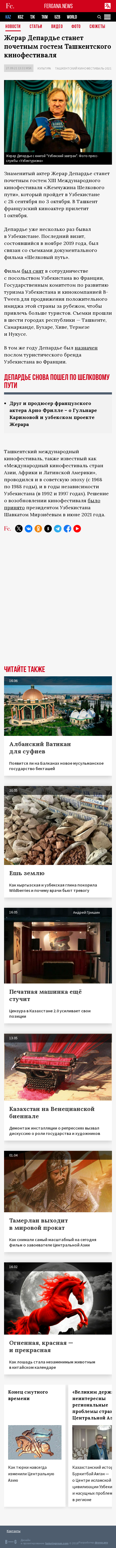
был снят (33, 271)
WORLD (72, 17)
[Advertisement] (58, 603)
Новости (13, 26)
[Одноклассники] (38, 528)
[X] (19, 528)
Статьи (36, 26)
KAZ (8, 17)
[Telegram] (58, 528)
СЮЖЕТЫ (97, 26)
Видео (57, 26)
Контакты (14, 1531)
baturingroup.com (57, 1543)
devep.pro (101, 1542)
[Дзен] (48, 528)
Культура (44, 68)
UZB (57, 17)
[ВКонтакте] (28, 528)
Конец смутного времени (28, 1395)
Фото (76, 26)
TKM (45, 17)
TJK (32, 17)
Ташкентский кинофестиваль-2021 (83, 68)
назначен (86, 348)
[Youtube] (77, 528)
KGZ (20, 17)
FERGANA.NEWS (58, 6)
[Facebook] (67, 528)
